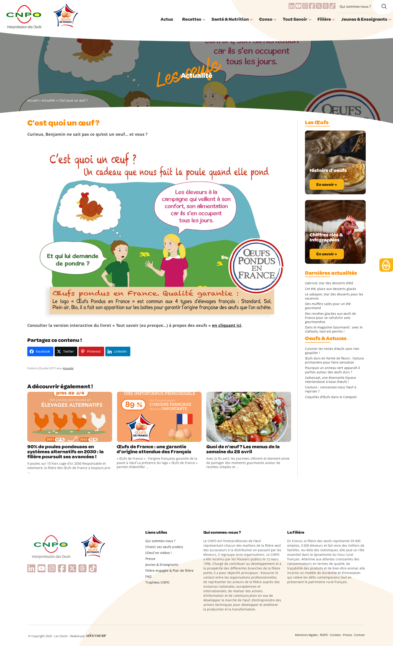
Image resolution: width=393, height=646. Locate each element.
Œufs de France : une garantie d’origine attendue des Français (154, 449)
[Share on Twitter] (41, 437)
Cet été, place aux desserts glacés (330, 289)
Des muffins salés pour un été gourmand (328, 306)
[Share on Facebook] (31, 437)
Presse (150, 558)
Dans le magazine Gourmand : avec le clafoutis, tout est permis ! (334, 329)
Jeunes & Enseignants (161, 564)
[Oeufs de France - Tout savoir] (65, 16)
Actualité (48, 100)
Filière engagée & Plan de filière (169, 570)
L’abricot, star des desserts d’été (329, 283)
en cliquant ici (226, 325)
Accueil (32, 100)
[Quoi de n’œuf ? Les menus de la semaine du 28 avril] (248, 417)
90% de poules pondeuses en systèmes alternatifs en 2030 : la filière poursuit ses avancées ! (65, 451)
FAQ (148, 576)
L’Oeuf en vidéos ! (158, 553)
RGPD (324, 635)
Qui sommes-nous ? (355, 6)
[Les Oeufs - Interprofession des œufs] (24, 16)
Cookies (335, 635)
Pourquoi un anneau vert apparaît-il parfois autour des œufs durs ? (332, 370)
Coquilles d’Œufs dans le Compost (331, 397)
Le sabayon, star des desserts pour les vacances (334, 296)
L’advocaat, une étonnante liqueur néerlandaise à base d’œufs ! (330, 380)
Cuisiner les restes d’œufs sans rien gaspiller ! (332, 351)
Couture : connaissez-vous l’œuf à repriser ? (330, 389)
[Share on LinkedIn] (50, 437)
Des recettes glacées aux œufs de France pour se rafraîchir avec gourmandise (330, 318)
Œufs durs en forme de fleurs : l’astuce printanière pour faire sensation (334, 360)
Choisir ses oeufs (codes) (164, 547)
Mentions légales (306, 635)
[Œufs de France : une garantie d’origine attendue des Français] (159, 417)
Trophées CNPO (157, 582)
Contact (359, 635)
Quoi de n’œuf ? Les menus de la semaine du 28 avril (243, 449)
